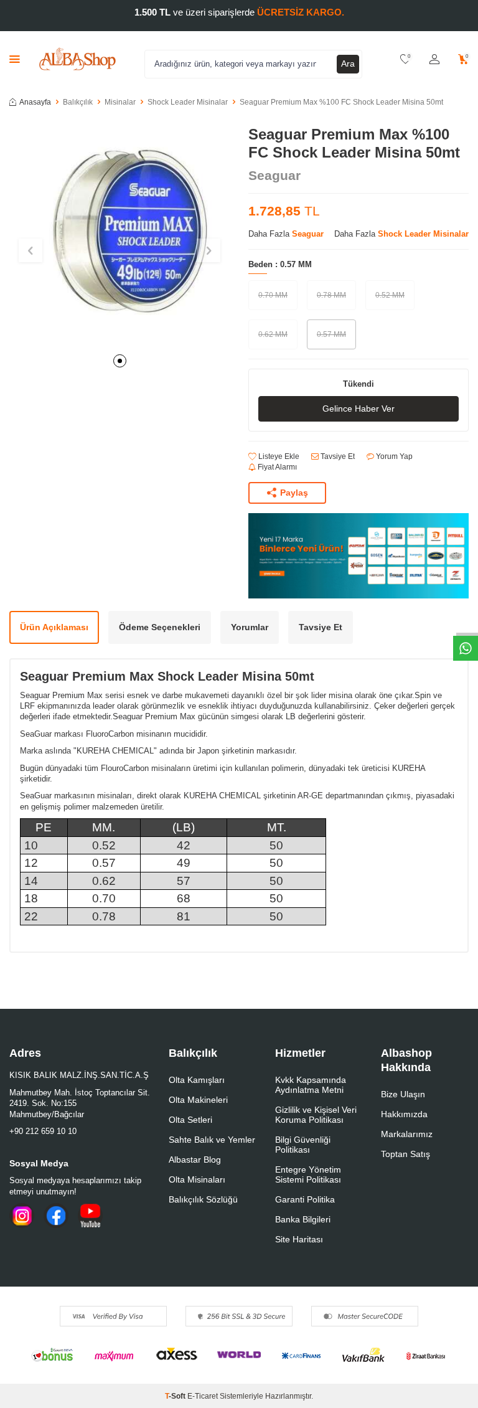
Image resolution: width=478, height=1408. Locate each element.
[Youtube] (90, 1215)
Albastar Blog (195, 1160)
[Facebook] (56, 1215)
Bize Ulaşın (403, 1094)
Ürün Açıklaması (54, 627)
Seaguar (274, 175)
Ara (348, 64)
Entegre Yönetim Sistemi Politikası (308, 1174)
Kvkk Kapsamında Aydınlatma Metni (310, 1085)
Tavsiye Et (337, 456)
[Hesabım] (434, 59)
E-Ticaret (202, 1396)
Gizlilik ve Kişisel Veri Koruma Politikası (316, 1115)
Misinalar (120, 102)
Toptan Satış (405, 1154)
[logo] (77, 59)
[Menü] (14, 58)
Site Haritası (299, 1239)
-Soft (176, 1396)
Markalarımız (407, 1134)
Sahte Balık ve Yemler (212, 1140)
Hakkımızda (404, 1114)
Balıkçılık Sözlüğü (203, 1199)
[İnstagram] (21, 1215)
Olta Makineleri (198, 1100)
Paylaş (294, 493)
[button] (120, 361)
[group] (119, 236)
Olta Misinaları (197, 1179)
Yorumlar (249, 627)
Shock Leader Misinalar (188, 102)
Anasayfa (35, 102)
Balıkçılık (78, 102)
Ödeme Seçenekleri (159, 627)
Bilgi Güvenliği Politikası (302, 1145)
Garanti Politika (305, 1199)
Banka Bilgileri (302, 1219)
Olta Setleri (190, 1120)
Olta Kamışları (197, 1080)
